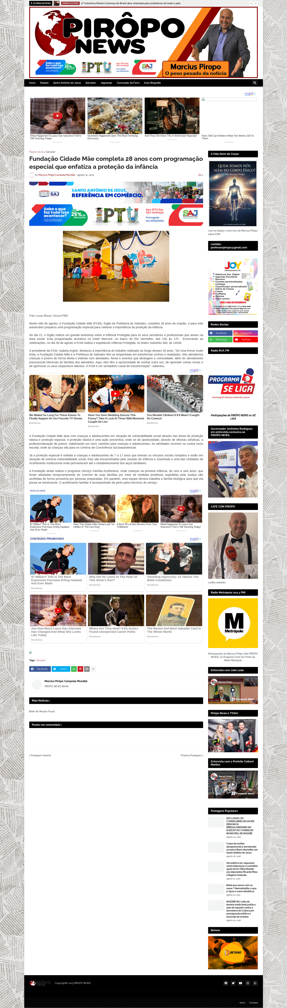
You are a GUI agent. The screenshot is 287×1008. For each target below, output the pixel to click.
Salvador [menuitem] (91, 82)
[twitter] (233, 983)
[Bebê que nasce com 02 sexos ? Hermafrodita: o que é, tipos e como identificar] (216, 889)
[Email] (87, 669)
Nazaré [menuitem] (44, 82)
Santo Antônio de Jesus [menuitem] (67, 82)
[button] (251, 3)
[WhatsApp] (74, 669)
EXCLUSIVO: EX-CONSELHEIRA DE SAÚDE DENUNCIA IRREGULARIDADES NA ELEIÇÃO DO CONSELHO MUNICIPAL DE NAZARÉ (240, 826)
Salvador (50, 152)
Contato (253, 1002)
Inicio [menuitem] (32, 82)
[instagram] (248, 983)
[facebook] (226, 983)
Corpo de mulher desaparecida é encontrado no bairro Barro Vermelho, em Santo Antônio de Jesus (242, 848)
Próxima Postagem (191, 755)
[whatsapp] (255, 983)
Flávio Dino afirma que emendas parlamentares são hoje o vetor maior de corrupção (122, 3)
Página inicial (36, 152)
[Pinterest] (80, 669)
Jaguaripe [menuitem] (106, 82)
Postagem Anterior (41, 755)
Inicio (242, 1002)
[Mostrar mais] (93, 669)
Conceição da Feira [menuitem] (128, 82)
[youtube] (240, 983)
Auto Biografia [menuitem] (152, 82)
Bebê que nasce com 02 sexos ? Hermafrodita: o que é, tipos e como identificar (241, 888)
